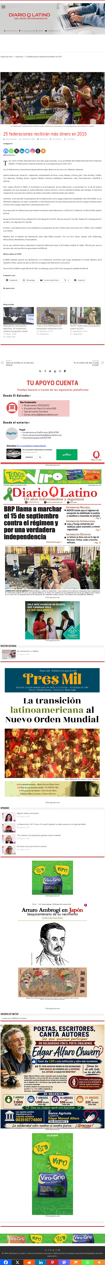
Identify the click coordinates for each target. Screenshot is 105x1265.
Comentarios (57, 139)
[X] (16, 149)
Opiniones (19, 57)
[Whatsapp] (11, 149)
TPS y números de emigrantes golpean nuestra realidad (39, 835)
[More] (43, 149)
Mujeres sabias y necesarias (28, 813)
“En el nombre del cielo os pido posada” (86, 363)
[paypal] (65, 371)
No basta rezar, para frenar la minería (31, 846)
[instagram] (60, 371)
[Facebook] (6, 149)
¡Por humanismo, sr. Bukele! (27, 651)
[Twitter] (27, 149)
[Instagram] (32, 149)
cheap (59, 161)
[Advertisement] (52, 43)
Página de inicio (7, 57)
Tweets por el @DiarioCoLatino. (14, 1018)
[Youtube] (55, 371)
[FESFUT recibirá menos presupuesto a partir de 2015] (85, 315)
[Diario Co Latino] (52, 18)
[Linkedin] (22, 149)
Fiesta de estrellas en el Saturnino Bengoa (20, 363)
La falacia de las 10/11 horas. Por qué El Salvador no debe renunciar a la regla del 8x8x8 (51, 824)
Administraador (11, 139)
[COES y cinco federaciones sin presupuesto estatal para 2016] (52, 315)
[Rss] (40, 371)
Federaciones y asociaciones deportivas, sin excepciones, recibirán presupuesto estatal (15, 328)
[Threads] (38, 149)
